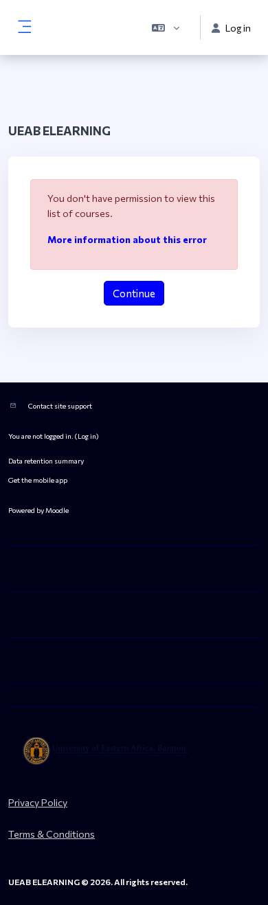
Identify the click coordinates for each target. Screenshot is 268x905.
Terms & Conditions (51, 834)
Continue (134, 293)
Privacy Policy (37, 802)
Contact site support (60, 405)
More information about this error (127, 239)
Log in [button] (238, 28)
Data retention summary (46, 460)
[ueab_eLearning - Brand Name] (134, 751)
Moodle (57, 509)
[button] (165, 27)
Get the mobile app (37, 479)
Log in (87, 435)
